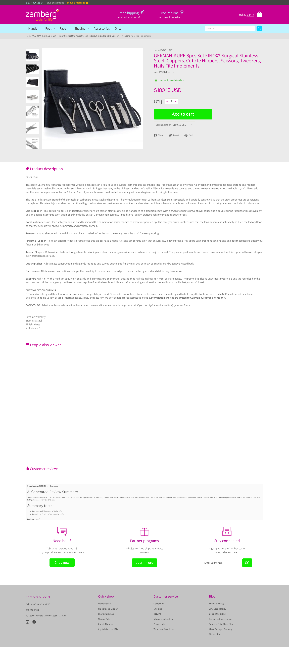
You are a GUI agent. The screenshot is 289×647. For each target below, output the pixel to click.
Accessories (102, 28)
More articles (215, 634)
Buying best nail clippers (220, 618)
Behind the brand (217, 613)
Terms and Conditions (164, 629)
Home (28, 35)
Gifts (118, 28)
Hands (33, 28)
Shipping (158, 608)
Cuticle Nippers (105, 623)
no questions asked (170, 17)
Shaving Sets (104, 618)
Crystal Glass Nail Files (108, 629)
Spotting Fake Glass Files (221, 623)
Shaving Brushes (106, 613)
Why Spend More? (217, 608)
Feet (48, 28)
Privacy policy (160, 623)
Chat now (62, 563)
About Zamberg (216, 603)
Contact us (159, 603)
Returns (157, 613)
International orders (163, 618)
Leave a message (76, 2)
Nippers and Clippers (108, 608)
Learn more (144, 563)
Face (63, 28)
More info (136, 17)
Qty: (158, 101)
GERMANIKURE (164, 72)
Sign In (250, 14)
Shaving (80, 28)
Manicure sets (104, 603)
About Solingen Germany (220, 629)
